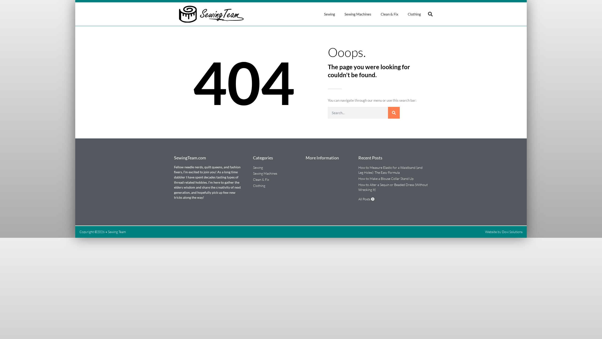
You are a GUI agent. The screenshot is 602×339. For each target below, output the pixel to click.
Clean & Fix (389, 14)
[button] (430, 14)
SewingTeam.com (190, 157)
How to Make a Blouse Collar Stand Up (385, 179)
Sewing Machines (358, 14)
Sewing (329, 14)
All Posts (364, 199)
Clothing (414, 14)
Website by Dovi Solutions (504, 232)
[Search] (394, 113)
